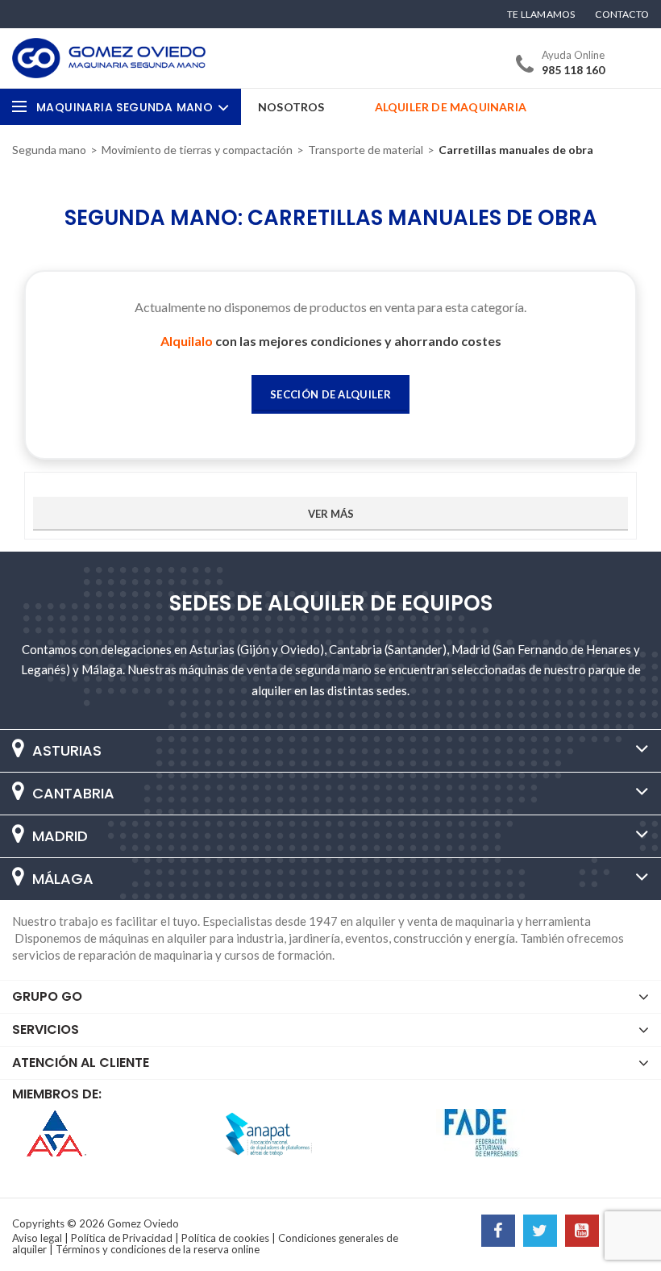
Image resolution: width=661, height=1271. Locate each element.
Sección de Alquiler (330, 394)
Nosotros (291, 107)
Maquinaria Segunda (124, 107)
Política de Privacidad (122, 1237)
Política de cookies (225, 1237)
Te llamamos (541, 14)
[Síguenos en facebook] (498, 1232)
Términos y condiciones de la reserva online (158, 1249)
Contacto (622, 14)
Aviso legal (37, 1237)
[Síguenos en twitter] (540, 1232)
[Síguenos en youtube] (582, 1232)
